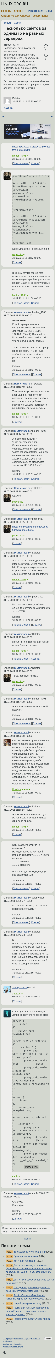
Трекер (35, 15)
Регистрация (35, 10)
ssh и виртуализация (24, 1261)
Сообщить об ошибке (12, 1344)
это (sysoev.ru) (20, 987)
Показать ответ (21, 163)
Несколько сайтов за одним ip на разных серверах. (25, 33)
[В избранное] (46, 45)
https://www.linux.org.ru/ (13, 1347)
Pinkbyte (16, 789)
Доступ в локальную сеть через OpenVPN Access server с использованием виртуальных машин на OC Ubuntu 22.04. (29, 1268)
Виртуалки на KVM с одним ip (29, 1251)
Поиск (44, 15)
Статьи (5, 15)
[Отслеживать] (46, 54)
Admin (17, 23)
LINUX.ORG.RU (14, 3)
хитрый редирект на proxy (27, 1303)
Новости (6, 10)
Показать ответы (22, 374)
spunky (16, 993)
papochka (17, 254)
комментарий (21, 312)
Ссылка (8, 107)
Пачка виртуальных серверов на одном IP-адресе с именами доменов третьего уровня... (27, 1311)
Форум (15, 15)
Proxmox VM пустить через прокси (31, 1319)
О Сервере (7, 1338)
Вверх (48, 1339)
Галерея (18, 10)
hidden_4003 (19, 155)
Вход (49, 10)
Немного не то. (22, 383)
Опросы (25, 15)
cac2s (15, 1176)
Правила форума (21, 1338)
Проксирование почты (25, 1256)
